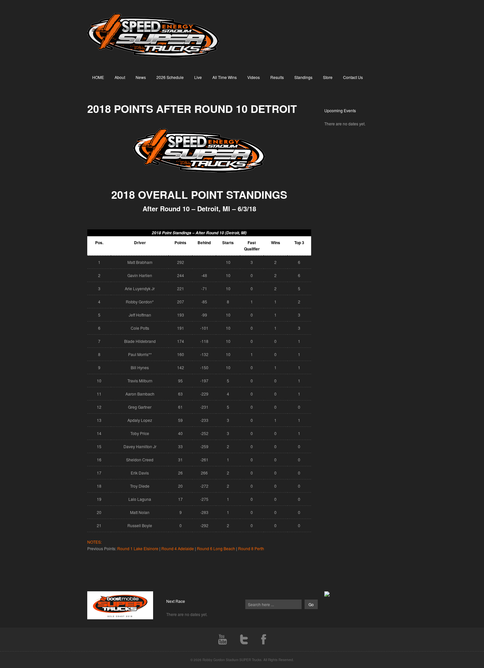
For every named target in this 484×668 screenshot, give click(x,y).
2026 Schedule (170, 77)
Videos (253, 77)
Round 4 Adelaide (177, 548)
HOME (98, 77)
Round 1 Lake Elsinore (137, 548)
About (120, 77)
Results (277, 77)
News (141, 77)
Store (328, 77)
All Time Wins (224, 77)
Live (198, 77)
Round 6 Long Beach (216, 548)
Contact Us (353, 77)
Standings (303, 77)
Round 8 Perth (251, 548)
